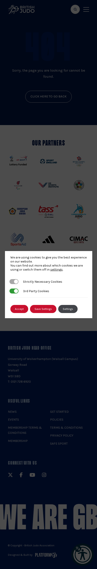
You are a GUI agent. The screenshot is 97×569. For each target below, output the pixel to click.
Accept (19, 309)
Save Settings (43, 309)
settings (56, 269)
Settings (68, 309)
